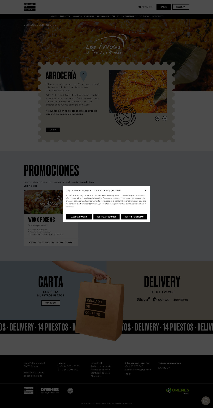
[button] (145, 190)
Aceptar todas (79, 216)
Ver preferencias (134, 216)
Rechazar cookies (106, 216)
